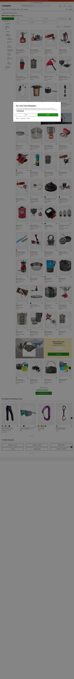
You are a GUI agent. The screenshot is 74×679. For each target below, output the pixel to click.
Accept (48, 114)
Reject (26, 114)
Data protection (20, 110)
